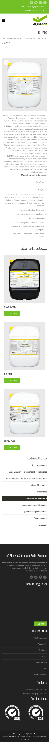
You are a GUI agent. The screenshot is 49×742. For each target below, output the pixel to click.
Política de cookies (9, 736)
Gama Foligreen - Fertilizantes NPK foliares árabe (26, 479)
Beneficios (40, 182)
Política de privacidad (19, 734)
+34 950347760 (38, 11)
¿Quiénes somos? (40, 638)
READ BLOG (40, 623)
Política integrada (40, 675)
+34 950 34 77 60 (39, 690)
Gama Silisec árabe (39, 485)
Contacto (43, 669)
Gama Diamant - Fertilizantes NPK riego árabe (27, 472)
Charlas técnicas (41, 662)
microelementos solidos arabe (34, 505)
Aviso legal (6, 734)
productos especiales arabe (35, 512)
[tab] (40, 182)
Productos (43, 650)
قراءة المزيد (12, 313)
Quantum (43, 656)
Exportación (42, 644)
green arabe (42, 492)
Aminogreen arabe (39, 465)
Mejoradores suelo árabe (30, 175)
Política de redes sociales (37, 734)
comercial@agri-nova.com (35, 7)
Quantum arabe (40, 518)
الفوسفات (43, 525)
